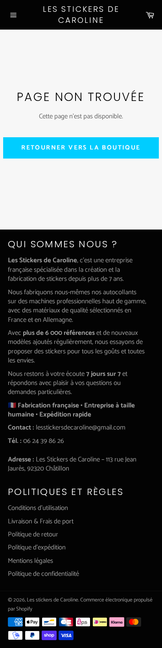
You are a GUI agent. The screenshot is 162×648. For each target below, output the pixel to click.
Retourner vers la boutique (80, 147)
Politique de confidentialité (43, 573)
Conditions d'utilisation (38, 508)
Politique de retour (33, 534)
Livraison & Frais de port (41, 521)
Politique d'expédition (37, 547)
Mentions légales (30, 560)
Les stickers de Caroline (81, 15)
